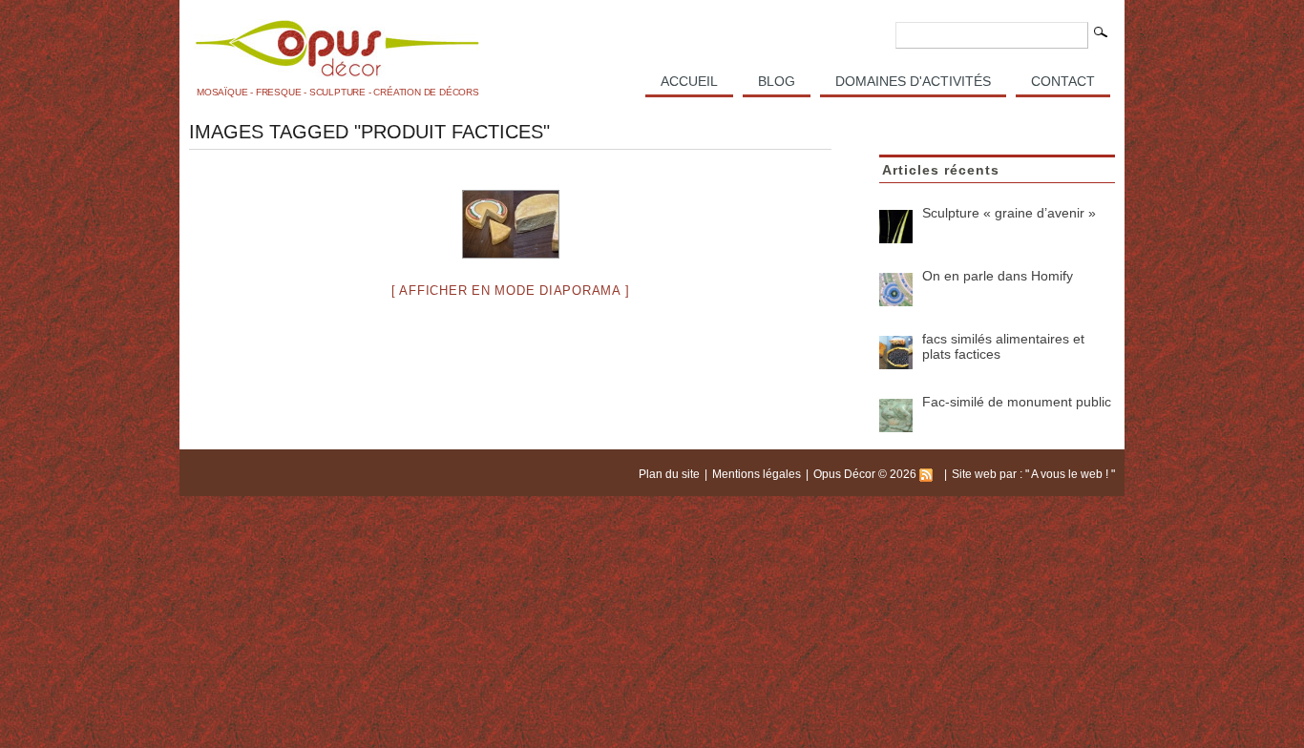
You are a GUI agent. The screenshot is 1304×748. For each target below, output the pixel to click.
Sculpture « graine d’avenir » (1009, 212)
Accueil (689, 81)
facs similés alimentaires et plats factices (1003, 346)
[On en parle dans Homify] (896, 289)
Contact (1063, 81)
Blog (776, 81)
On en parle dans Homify (997, 275)
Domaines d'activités (913, 81)
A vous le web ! (1071, 474)
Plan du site (669, 474)
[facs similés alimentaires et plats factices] (896, 352)
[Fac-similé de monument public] (896, 415)
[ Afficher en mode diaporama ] (510, 290)
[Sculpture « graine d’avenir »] (896, 226)
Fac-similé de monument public (1016, 401)
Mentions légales (756, 474)
